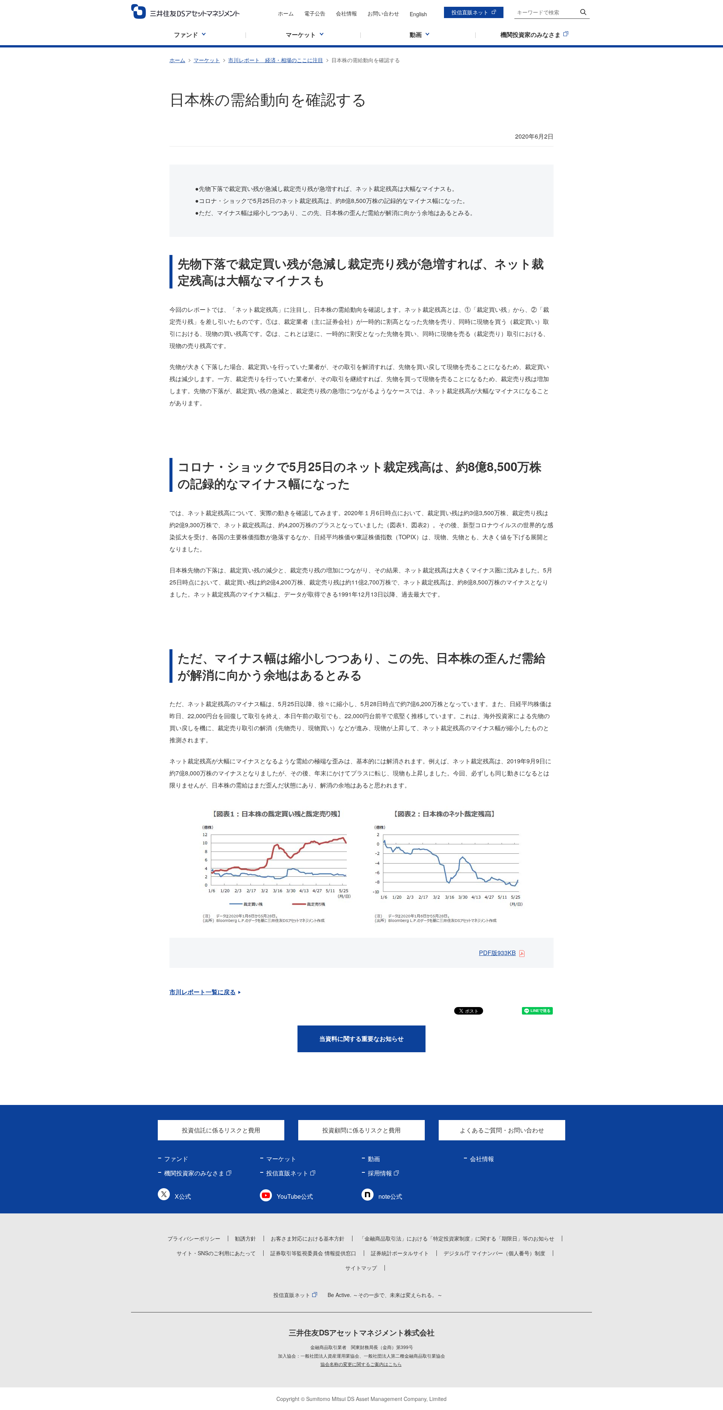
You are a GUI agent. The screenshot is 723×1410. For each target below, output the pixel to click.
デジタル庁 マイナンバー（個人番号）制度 (494, 1253)
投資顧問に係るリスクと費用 (361, 1130)
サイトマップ (361, 1267)
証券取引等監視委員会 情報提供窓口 (313, 1253)
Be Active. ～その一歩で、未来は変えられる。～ (385, 1295)
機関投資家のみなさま (194, 1173)
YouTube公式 (295, 1196)
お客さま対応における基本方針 (308, 1238)
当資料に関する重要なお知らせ (361, 1038)
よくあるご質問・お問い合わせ (502, 1130)
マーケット (207, 60)
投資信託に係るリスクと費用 (221, 1130)
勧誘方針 (245, 1238)
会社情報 (346, 13)
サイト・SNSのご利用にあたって (216, 1253)
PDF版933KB (497, 952)
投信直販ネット (469, 12)
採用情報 (380, 1173)
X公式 (183, 1196)
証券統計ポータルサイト (400, 1253)
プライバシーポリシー (194, 1238)
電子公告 (314, 13)
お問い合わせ (383, 13)
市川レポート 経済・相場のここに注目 (275, 60)
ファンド (176, 1158)
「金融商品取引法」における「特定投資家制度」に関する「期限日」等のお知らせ (456, 1238)
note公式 (390, 1196)
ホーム (286, 13)
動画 (374, 1158)
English (418, 14)
